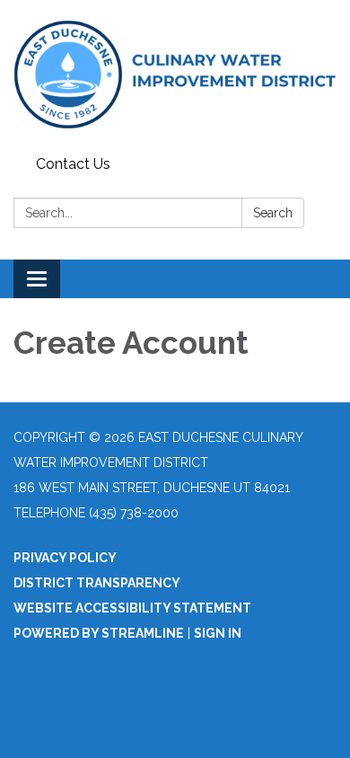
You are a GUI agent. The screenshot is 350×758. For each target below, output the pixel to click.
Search (273, 213)
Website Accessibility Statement (132, 608)
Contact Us (73, 163)
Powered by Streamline (98, 633)
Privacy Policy (65, 558)
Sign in (217, 633)
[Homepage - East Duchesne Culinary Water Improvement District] (175, 74)
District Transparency (96, 583)
